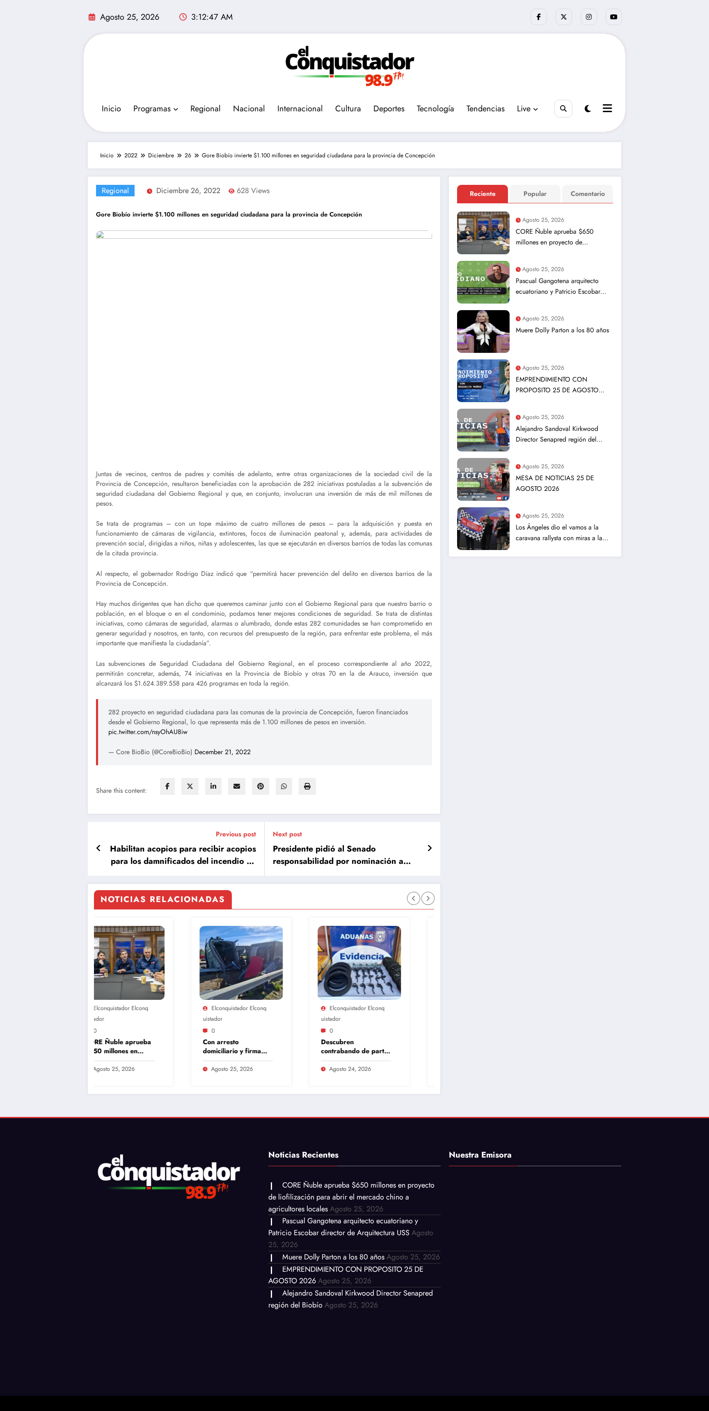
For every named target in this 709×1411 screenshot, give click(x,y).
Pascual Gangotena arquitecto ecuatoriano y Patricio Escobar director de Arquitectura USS (558, 286)
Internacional (300, 109)
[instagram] (589, 17)
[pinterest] (260, 786)
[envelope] (236, 786)
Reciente (483, 193)
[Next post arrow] (429, 848)
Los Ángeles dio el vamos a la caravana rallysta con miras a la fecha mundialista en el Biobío (559, 533)
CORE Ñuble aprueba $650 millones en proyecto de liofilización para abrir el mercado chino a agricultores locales (563, 237)
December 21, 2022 (222, 752)
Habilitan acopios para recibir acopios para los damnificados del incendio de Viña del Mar (183, 855)
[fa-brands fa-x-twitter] (564, 17)
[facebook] (167, 786)
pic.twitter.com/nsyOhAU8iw (148, 732)
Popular (535, 193)
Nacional (249, 109)
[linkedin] (213, 786)
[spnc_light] (588, 109)
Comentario (588, 193)
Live (524, 109)
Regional (205, 109)
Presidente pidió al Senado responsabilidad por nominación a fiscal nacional (338, 855)
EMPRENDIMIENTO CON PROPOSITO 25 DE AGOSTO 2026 (557, 385)
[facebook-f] (539, 17)
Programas (152, 109)
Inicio (111, 109)
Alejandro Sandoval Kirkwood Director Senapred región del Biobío (557, 434)
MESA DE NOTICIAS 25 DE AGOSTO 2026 (555, 483)
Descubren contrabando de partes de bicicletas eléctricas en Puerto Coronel (244, 1047)
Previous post (236, 834)
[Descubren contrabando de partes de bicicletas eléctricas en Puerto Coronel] (247, 963)
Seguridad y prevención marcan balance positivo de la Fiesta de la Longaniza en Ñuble (361, 1047)
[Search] (563, 108)
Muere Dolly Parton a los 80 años (562, 330)
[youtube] (614, 17)
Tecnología (435, 109)
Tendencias (486, 109)
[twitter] (190, 786)
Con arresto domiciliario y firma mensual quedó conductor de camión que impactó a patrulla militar (125, 1047)
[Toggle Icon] (606, 109)
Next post (287, 834)
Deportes (389, 109)
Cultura (348, 109)
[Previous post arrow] (98, 848)
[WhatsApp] (284, 786)
